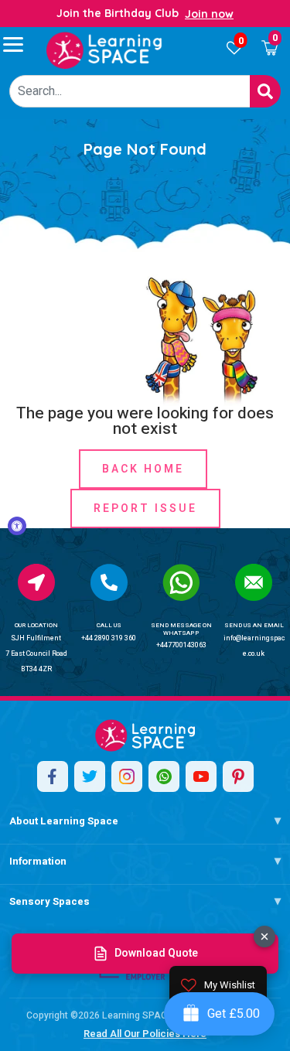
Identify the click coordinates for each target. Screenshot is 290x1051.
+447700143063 (181, 645)
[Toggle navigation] (20, 44)
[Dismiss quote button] (264, 936)
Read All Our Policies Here (145, 1033)
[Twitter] (89, 776)
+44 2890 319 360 (108, 638)
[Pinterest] (238, 776)
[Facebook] (52, 776)
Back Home (143, 469)
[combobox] (130, 91)
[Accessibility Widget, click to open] (17, 526)
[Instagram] (126, 776)
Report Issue (145, 508)
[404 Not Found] (104, 50)
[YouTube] (201, 776)
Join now (209, 14)
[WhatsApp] (163, 776)
